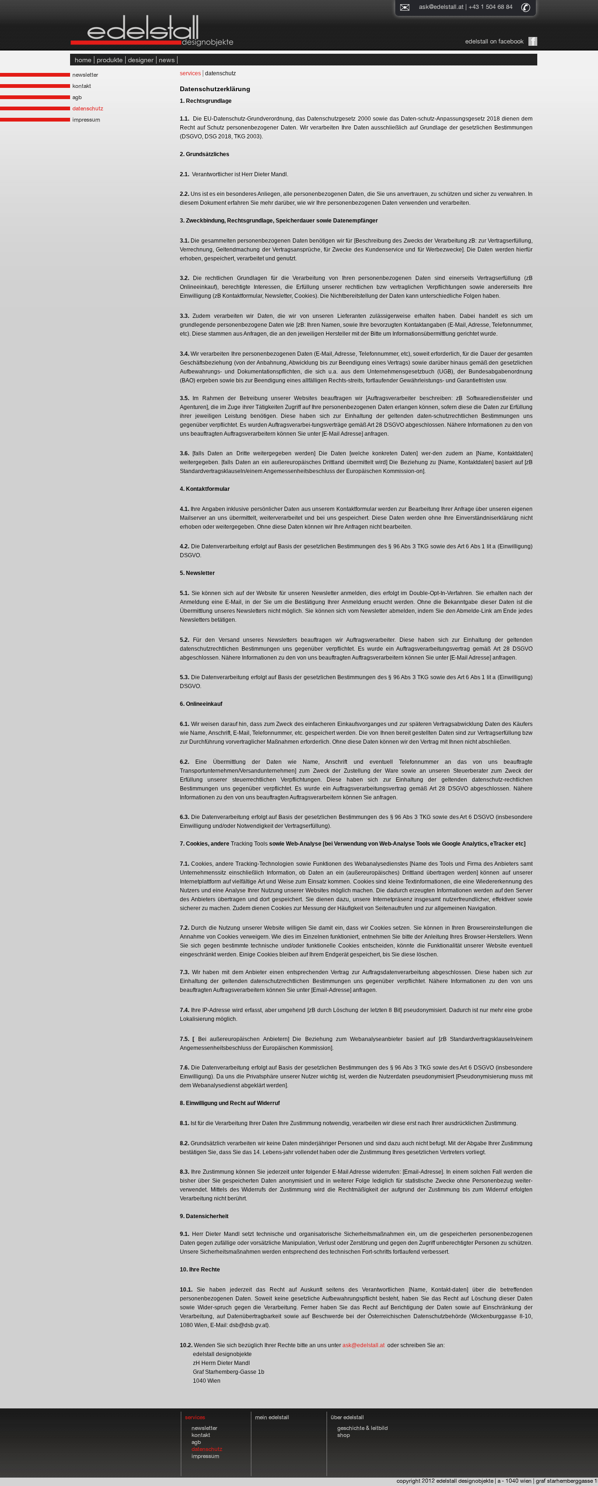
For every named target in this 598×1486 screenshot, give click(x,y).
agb (77, 97)
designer (141, 60)
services (190, 73)
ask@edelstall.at (441, 6)
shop (343, 1435)
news (167, 60)
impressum (86, 119)
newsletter (85, 75)
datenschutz (87, 108)
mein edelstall (272, 1417)
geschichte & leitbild (362, 1428)
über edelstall (347, 1417)
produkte (110, 60)
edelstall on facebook (494, 41)
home (83, 60)
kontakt (81, 86)
